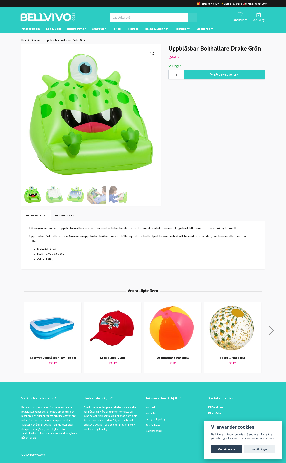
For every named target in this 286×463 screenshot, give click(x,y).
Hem (24, 43)
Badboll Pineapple (233, 361)
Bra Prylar (99, 32)
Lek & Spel (53, 32)
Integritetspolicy (155, 422)
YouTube (216, 416)
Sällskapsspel (154, 434)
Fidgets (133, 32)
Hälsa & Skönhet (156, 32)
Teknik (117, 32)
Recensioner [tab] (64, 219)
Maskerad (203, 32)
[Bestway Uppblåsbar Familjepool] (52, 331)
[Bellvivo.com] (58, 19)
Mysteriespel (31, 32)
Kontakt (150, 411)
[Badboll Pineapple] (232, 331)
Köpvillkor (152, 416)
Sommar (36, 43)
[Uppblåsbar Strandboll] (172, 331)
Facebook (217, 411)
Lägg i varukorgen (226, 78)
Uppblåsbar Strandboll (173, 361)
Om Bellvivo (153, 428)
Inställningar (260, 449)
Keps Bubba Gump (113, 361)
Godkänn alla (226, 449)
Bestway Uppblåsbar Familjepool (53, 361)
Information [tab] (36, 219)
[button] (271, 334)
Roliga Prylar (76, 32)
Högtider (181, 32)
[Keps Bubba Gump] (112, 331)
